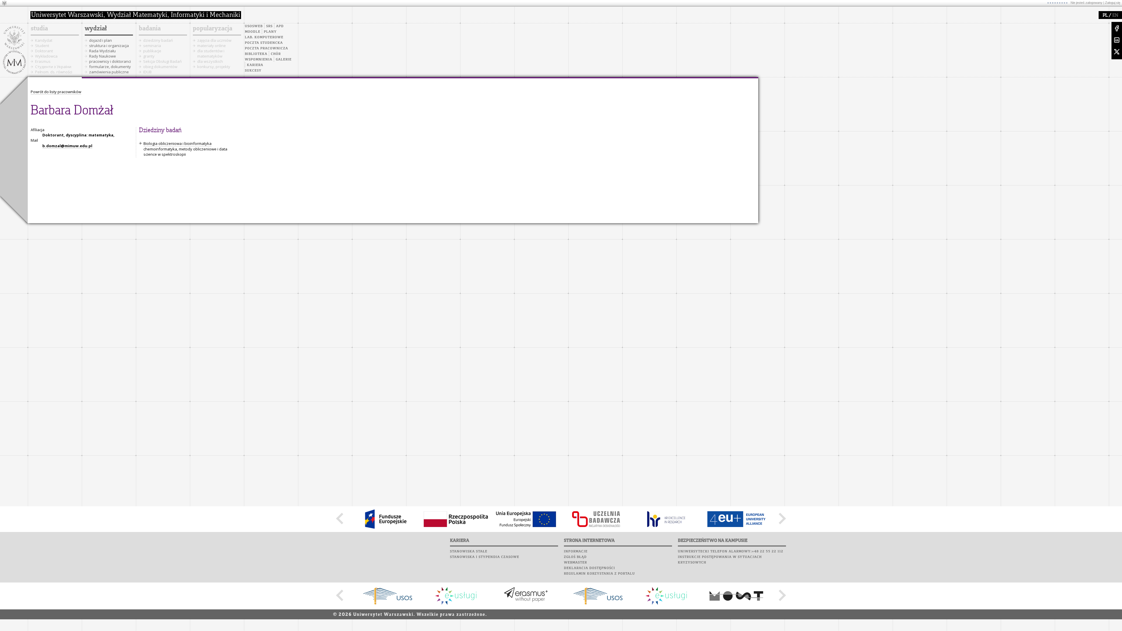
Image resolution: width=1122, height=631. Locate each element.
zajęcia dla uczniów (214, 40)
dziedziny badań (158, 40)
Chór (276, 54)
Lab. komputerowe (264, 37)
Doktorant (44, 50)
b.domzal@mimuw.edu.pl (67, 145)
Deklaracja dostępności (589, 568)
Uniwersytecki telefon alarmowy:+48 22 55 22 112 (730, 551)
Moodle (252, 32)
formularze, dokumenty (110, 66)
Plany (270, 32)
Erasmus (43, 61)
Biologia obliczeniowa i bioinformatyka (177, 143)
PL (1105, 15)
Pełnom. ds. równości (53, 71)
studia (39, 28)
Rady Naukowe (102, 56)
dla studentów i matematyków (210, 53)
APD (280, 26)
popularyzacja (212, 28)
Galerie (284, 59)
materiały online (211, 45)
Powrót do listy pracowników (56, 91)
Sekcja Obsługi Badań (162, 61)
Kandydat (43, 40)
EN (1115, 15)
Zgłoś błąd (575, 557)
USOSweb (254, 26)
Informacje (576, 551)
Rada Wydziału (102, 50)
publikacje (152, 50)
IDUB (147, 71)
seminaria (152, 45)
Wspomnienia (258, 59)
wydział (96, 28)
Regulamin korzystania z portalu (599, 573)
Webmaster (575, 562)
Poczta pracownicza (266, 48)
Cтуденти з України (53, 66)
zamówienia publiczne (109, 71)
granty (149, 56)
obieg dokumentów (160, 66)
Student (42, 45)
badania (150, 28)
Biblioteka (256, 54)
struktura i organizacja (109, 45)
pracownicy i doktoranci (110, 61)
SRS (269, 26)
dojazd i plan (100, 40)
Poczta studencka (264, 43)
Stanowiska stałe (468, 551)
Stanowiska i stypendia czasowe (484, 557)
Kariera (255, 65)
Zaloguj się (1112, 2)
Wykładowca (46, 56)
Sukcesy (253, 70)
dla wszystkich (210, 61)
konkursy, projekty (213, 66)
